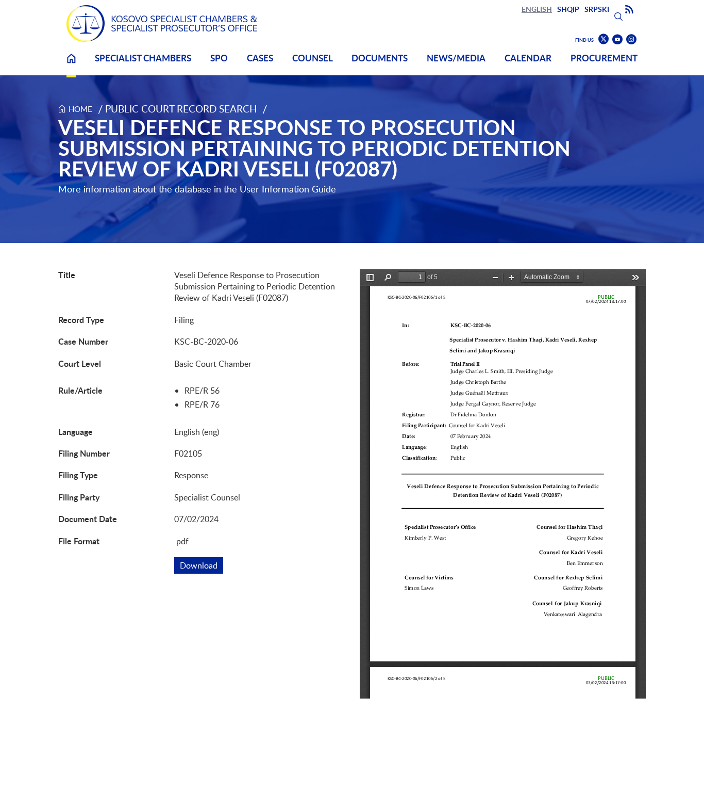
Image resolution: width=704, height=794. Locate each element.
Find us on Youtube (617, 39)
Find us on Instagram (631, 39)
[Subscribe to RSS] (629, 9)
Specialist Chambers (143, 58)
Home (71, 64)
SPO (219, 58)
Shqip (568, 9)
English (537, 9)
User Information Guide (288, 189)
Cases (260, 58)
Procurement (604, 58)
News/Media (456, 58)
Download (201, 565)
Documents (379, 58)
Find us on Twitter (603, 39)
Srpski (596, 9)
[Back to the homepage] (161, 23)
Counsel (312, 58)
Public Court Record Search (181, 108)
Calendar (528, 58)
